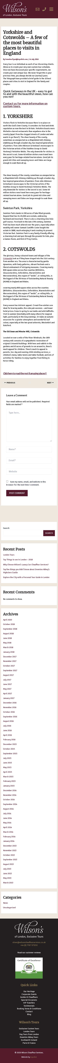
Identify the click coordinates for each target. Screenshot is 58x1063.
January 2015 (8, 786)
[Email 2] (37, 9)
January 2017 (8, 698)
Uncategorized (9, 907)
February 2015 (9, 781)
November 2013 (9, 850)
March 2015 (8, 776)
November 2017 (9, 661)
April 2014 (7, 827)
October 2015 (9, 749)
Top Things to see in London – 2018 (18, 559)
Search (6, 528)
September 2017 (10, 670)
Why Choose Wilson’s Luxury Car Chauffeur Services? (26, 564)
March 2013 (8, 882)
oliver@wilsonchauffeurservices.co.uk (29, 942)
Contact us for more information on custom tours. (25, 105)
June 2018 (7, 638)
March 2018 (8, 647)
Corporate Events (29, 994)
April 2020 (7, 619)
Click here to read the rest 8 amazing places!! (25, 373)
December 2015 (10, 744)
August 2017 (8, 675)
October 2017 (9, 666)
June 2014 (7, 818)
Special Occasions (29, 1000)
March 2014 (8, 832)
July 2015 (7, 758)
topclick (33, 1057)
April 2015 (7, 772)
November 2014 (9, 795)
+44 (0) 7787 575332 (29, 945)
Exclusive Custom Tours (29, 1028)
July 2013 (7, 869)
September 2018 (10, 629)
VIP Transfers (29, 1003)
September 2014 (10, 804)
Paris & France (29, 1043)
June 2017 (7, 684)
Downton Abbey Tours (29, 1037)
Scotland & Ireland (29, 1040)
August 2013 (8, 864)
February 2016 (9, 739)
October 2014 (9, 799)
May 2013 (7, 878)
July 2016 (7, 726)
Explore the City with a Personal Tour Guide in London (26, 577)
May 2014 (7, 822)
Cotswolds (7, 258)
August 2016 (8, 721)
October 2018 (9, 624)
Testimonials (29, 1006)
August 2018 (8, 633)
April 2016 (7, 735)
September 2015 (10, 753)
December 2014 (10, 790)
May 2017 (7, 689)
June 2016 (7, 730)
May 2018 (7, 642)
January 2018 (8, 652)
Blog (29, 1014)
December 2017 (10, 656)
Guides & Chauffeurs (29, 997)
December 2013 (10, 845)
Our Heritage (29, 991)
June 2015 (7, 762)
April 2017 (7, 693)
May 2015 (7, 767)
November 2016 (9, 707)
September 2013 (10, 859)
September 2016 (10, 716)
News (5, 903)
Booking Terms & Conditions (29, 1008)
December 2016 (10, 702)
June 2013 (7, 873)
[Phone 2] (44, 9)
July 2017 (7, 679)
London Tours (8, 555)
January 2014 (8, 841)
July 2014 (7, 813)
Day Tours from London (29, 1034)
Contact (29, 1011)
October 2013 (9, 855)
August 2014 (8, 809)
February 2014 (9, 836)
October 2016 (9, 712)
